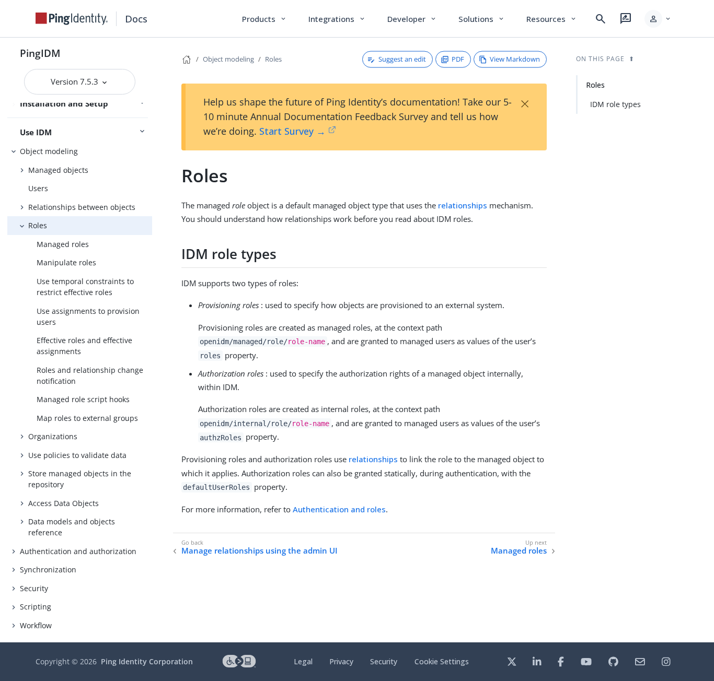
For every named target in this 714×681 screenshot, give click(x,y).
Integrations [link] (337, 19)
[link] (72, 19)
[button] (658, 19)
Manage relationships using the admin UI (259, 551)
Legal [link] (303, 661)
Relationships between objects (81, 207)
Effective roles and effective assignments (84, 345)
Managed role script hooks (83, 399)
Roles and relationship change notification (90, 375)
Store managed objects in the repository (79, 478)
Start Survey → (292, 131)
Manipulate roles (66, 262)
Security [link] (383, 661)
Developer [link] (412, 19)
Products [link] (264, 19)
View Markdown (515, 59)
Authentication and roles (339, 509)
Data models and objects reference (71, 526)
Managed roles (63, 244)
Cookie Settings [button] (441, 661)
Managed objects (58, 170)
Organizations (52, 436)
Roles (37, 225)
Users (38, 188)
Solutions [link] (481, 19)
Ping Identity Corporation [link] (147, 661)
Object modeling (49, 151)
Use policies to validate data (77, 455)
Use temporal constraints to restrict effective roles (85, 286)
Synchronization (48, 569)
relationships (462, 205)
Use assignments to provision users (88, 316)
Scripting (35, 607)
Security (34, 588)
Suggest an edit (402, 59)
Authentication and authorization (78, 551)
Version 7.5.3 (75, 81)
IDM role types (615, 104)
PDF (458, 59)
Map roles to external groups (87, 418)
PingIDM (40, 53)
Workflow (36, 625)
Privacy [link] (341, 661)
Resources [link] (552, 19)
